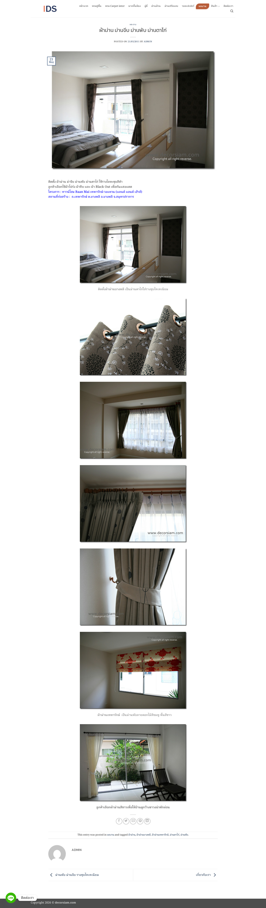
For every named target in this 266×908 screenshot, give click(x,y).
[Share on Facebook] (119, 821)
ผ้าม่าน (131, 835)
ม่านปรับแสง (171, 6)
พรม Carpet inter (115, 6)
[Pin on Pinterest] (140, 821)
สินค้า (214, 6)
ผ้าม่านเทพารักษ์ (160, 835)
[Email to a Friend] (133, 821)
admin (148, 41)
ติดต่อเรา (228, 6)
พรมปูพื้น (96, 6)
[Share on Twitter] (126, 821)
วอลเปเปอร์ (188, 6)
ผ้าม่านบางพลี (144, 835)
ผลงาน (202, 6)
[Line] (11, 898)
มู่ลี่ (146, 6)
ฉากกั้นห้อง (134, 6)
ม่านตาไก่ (174, 835)
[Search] (231, 11)
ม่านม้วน (156, 6)
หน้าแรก (83, 6)
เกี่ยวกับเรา (203, 875)
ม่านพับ (184, 835)
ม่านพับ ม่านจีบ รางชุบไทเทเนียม (77, 875)
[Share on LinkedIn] (147, 821)
